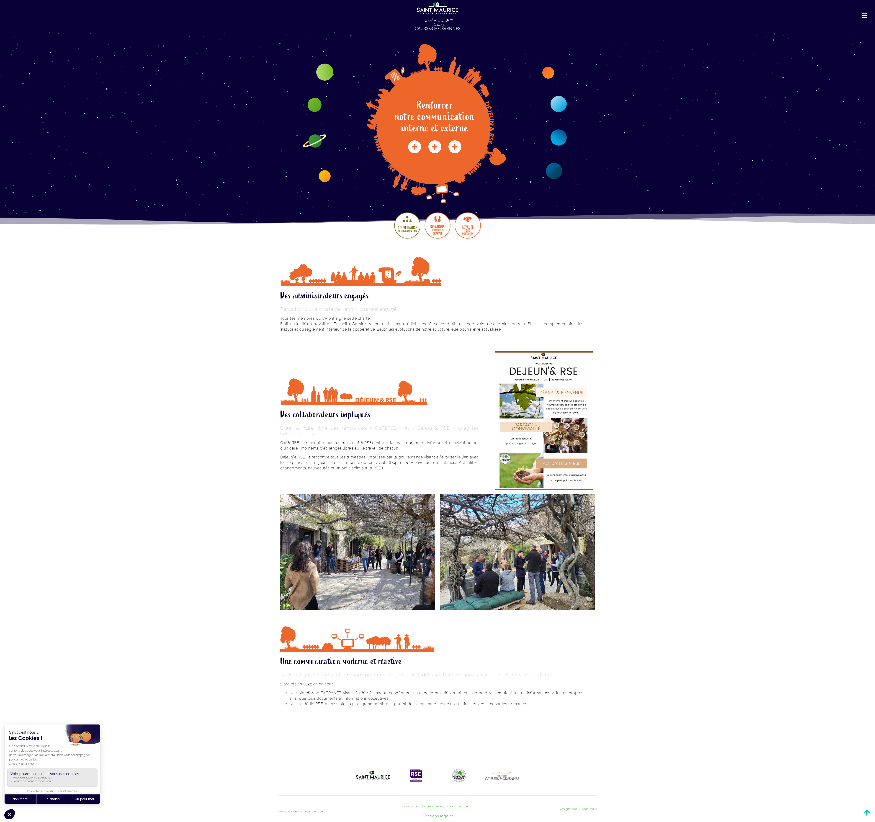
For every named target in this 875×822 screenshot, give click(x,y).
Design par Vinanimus (577, 809)
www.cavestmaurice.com (302, 811)
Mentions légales (437, 816)
